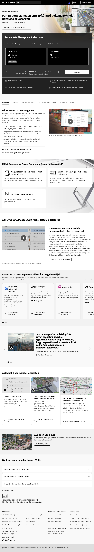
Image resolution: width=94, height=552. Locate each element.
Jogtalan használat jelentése (28, 547)
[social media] (8, 540)
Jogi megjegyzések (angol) (62, 547)
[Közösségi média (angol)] (8, 540)
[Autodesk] (10, 2)
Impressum (29, 549)
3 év (26, 73)
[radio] (26, 56)
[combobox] (28, 2)
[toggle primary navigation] (4, 2)
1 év (20, 73)
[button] (47, 469)
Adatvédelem (5, 547)
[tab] (15, 44)
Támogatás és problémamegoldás (16, 500)
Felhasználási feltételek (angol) (45, 547)
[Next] (90, 279)
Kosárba (77, 72)
